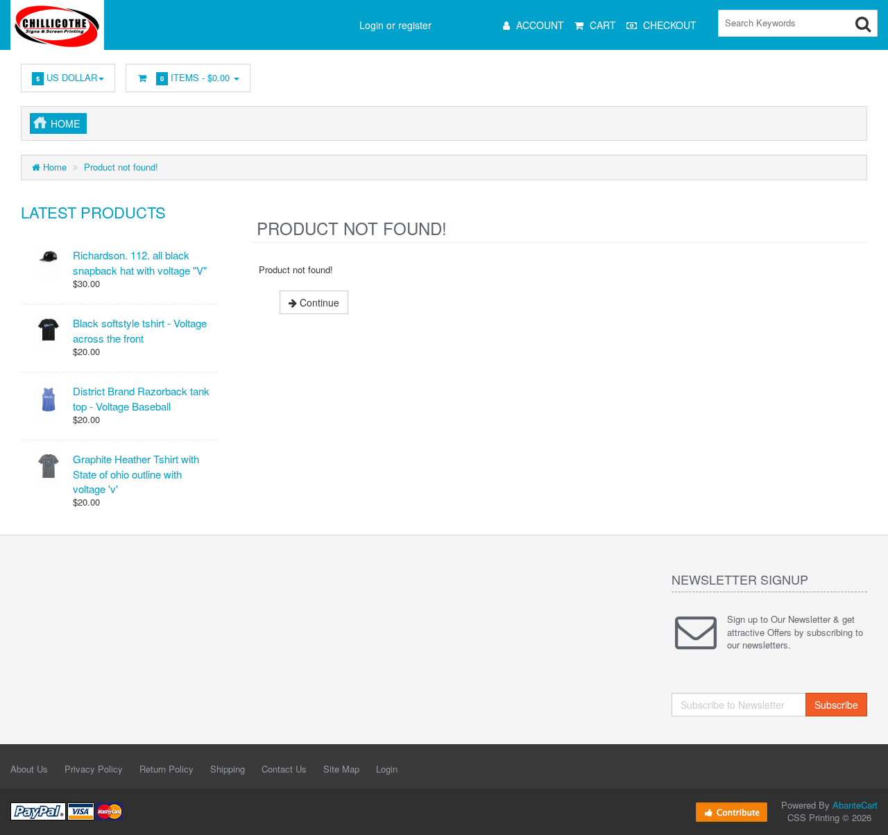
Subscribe (836, 705)
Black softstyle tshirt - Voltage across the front (140, 330)
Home (65, 123)
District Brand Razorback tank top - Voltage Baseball (141, 398)
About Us (29, 768)
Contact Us (284, 768)
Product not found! (121, 166)
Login (387, 768)
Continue (318, 302)
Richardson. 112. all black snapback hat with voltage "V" (140, 262)
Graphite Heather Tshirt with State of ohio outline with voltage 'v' (136, 473)
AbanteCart (855, 804)
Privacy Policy (94, 768)
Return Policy (166, 768)
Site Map (341, 768)
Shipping (227, 768)
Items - (195, 77)
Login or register (395, 25)
